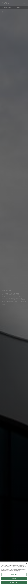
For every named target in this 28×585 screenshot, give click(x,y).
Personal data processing (12, 572)
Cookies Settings (14, 574)
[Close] (26, 563)
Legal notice (19, 572)
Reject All (14, 578)
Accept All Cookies (14, 582)
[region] (14, 573)
